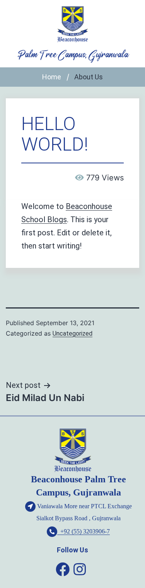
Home (51, 77)
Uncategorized (72, 333)
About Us (88, 77)
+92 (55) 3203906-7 (83, 531)
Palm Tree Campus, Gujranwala (72, 55)
